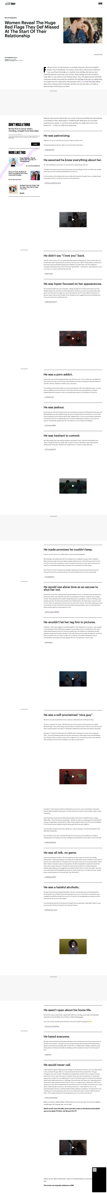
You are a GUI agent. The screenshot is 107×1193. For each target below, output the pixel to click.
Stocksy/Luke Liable (98, 54)
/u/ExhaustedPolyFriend (53, 183)
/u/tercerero (49, 273)
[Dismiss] (104, 1169)
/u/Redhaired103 (50, 877)
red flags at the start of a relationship (90, 79)
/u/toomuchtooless (51, 1098)
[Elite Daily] (10, 3)
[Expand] (94, 1169)
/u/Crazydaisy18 (50, 449)
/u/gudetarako (49, 150)
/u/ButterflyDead (50, 842)
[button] (73, 219)
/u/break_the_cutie (51, 910)
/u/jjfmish (48, 1054)
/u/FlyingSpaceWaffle (52, 612)
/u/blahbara (49, 642)
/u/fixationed (49, 397)
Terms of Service (33, 137)
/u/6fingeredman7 (51, 302)
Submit (35, 144)
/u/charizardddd (50, 425)
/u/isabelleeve (49, 577)
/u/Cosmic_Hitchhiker (52, 1026)
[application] (73, 219)
